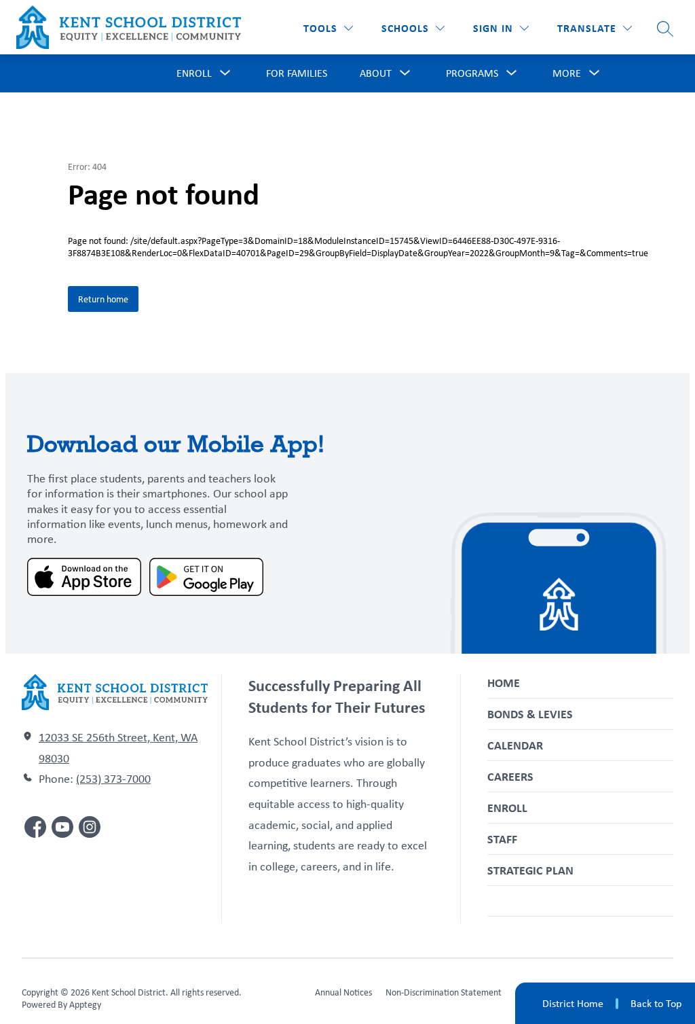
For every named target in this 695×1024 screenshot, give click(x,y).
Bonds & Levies (530, 713)
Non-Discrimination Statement (444, 992)
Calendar (515, 745)
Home (503, 682)
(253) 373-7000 (113, 779)
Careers (510, 776)
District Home (572, 1003)
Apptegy (85, 1004)
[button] (501, 28)
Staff (502, 838)
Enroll (507, 807)
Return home (103, 299)
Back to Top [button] (656, 1003)
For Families (296, 73)
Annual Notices (343, 992)
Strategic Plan (530, 870)
